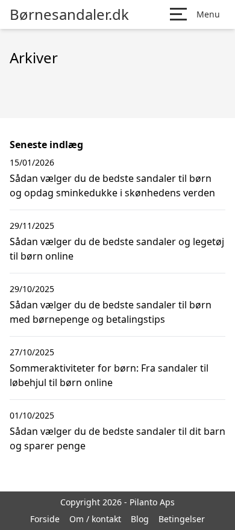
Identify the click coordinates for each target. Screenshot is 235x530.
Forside (45, 519)
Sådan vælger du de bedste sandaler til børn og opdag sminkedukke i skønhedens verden (112, 185)
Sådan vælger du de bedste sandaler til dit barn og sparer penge (117, 438)
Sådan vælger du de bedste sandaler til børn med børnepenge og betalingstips (111, 312)
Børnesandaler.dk (69, 14)
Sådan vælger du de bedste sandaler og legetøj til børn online (117, 249)
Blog (140, 519)
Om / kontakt (95, 519)
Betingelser (181, 519)
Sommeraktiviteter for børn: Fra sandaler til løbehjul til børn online (109, 375)
